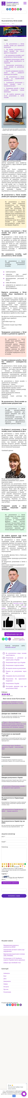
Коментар (5, 847)
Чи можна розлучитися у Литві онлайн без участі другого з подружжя (14, 51)
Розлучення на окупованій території (11, 735)
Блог (12, 18)
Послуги (6, 986)
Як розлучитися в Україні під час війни (13, 822)
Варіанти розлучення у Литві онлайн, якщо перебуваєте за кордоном (14, 61)
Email (4, 841)
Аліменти (7, 973)
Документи (7, 981)
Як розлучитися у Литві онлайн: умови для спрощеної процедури (14, 45)
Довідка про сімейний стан (11, 713)
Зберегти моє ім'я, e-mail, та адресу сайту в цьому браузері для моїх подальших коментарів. (14, 870)
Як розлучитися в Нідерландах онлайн (13, 798)
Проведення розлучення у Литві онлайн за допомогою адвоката (14, 67)
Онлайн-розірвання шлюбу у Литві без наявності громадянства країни (14, 72)
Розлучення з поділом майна (15, 665)
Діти (5, 978)
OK (14, 1096)
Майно (6, 984)
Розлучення (6, 757)
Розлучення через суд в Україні (15, 662)
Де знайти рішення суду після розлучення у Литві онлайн (14, 95)
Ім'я (3, 836)
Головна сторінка (6, 18)
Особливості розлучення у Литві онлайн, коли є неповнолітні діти (14, 84)
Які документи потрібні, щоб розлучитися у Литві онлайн (14, 56)
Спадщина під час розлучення (15, 676)
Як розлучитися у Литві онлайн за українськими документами (14, 78)
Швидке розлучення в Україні (12, 777)
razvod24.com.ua (18, 603)
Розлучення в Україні (12, 683)
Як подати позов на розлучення (16, 668)
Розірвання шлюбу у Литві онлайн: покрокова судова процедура (14, 90)
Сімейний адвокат (12, 2)
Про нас (6, 989)
